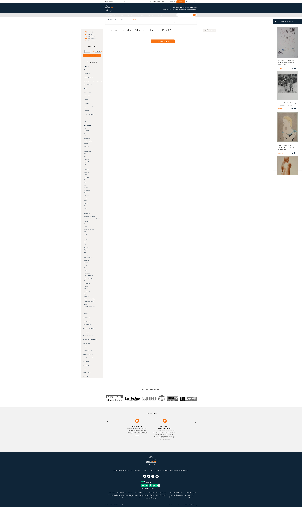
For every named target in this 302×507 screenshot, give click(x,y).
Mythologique (87, 151)
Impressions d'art (88, 107)
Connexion (180, 1)
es (194, 1)
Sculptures (87, 73)
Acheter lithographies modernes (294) (114, 492)
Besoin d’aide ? (126, 470)
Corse (85, 174)
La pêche (86, 260)
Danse (85, 205)
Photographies (88, 84)
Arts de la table (87, 372)
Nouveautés (91, 34)
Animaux (86, 136)
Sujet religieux (87, 138)
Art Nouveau (87, 190)
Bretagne (86, 172)
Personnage (87, 221)
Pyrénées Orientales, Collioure (92, 218)
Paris (85, 156)
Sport (85, 164)
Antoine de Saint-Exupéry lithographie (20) (118, 497)
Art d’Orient (86, 361)
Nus (85, 133)
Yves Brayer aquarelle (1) (130, 495)
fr (186, 1)
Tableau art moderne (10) (128, 492)
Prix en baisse (91, 41)
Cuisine (86, 242)
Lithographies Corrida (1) (151, 498)
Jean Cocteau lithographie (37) (127, 494)
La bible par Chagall (89, 301)
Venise (85, 167)
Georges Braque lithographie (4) (156, 492)
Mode (85, 198)
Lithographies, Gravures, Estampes (93, 81)
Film (85, 182)
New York (86, 195)
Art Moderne (123, 19)
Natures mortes (88, 141)
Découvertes (86, 317)
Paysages (86, 130)
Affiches (86, 88)
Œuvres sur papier (88, 77)
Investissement (91, 38)
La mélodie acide (88, 275)
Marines (86, 143)
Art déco (86, 187)
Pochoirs (86, 103)
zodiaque (86, 211)
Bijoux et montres (87, 350)
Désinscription (166, 470)
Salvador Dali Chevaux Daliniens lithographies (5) (182, 497)
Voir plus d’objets (163, 41)
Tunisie (86, 239)
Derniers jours (91, 32)
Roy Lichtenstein (88, 257)
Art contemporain (87, 310)
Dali (85, 244)
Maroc (85, 231)
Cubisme (86, 154)
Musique (86, 200)
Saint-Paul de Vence (89, 229)
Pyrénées (86, 234)
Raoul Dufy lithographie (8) (173, 495)
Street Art (85, 313)
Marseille (86, 296)
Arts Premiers (86, 343)
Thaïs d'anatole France (90, 306)
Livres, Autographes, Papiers (90, 339)
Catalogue (86, 110)
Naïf (85, 185)
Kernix (194, 504)
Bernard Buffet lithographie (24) (173, 494)
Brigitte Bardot (87, 161)
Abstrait (86, 149)
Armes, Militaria (86, 376)
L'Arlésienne (87, 283)
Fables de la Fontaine (89, 299)
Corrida (86, 180)
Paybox (187, 504)
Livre (85, 121)
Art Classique (86, 332)
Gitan (85, 304)
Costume (86, 268)
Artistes (86, 288)
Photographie (86, 321)
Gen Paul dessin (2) (147, 494)
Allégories (86, 146)
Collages (86, 99)
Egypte (86, 294)
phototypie (87, 118)
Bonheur (86, 262)
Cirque (85, 226)
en (188, 1)
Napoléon (86, 169)
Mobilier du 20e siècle (88, 328)
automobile (87, 213)
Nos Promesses (157, 470)
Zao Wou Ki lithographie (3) (185, 495)
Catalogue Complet (114, 19)
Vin (84, 224)
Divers (84, 369)
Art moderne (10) (139, 494)
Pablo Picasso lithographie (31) (171, 492)
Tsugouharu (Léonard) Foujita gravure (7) (187, 492)
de (191, 1)
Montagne (86, 177)
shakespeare (87, 255)
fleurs (85, 208)
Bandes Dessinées (87, 324)
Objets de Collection (88, 354)
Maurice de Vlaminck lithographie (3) (158, 495)
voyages (86, 286)
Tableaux (86, 70)
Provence (86, 159)
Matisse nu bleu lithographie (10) (164, 497)
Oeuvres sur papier (89, 114)
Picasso (86, 265)
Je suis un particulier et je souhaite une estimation (142, 470)
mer (85, 252)
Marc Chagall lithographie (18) (143, 495)
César (85, 270)
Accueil (107, 19)
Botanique (86, 193)
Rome (85, 281)
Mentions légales (174, 470)
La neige (86, 203)
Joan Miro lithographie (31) (114, 494)
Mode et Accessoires (88, 335)
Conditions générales (183, 470)
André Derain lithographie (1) (149, 497)
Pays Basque (87, 250)
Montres (86, 237)
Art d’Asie (85, 347)
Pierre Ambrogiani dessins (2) (187, 494)
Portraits (86, 128)
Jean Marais (87, 291)
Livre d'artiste (87, 92)
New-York (86, 247)
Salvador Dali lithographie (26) (141, 492)
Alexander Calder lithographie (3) (135, 497)
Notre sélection (92, 36)
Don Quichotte (87, 273)
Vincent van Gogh (88, 278)
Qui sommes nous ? (117, 470)
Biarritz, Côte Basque (89, 216)
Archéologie (86, 365)
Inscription (172, 1)
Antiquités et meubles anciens (90, 358)
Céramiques (87, 95)
